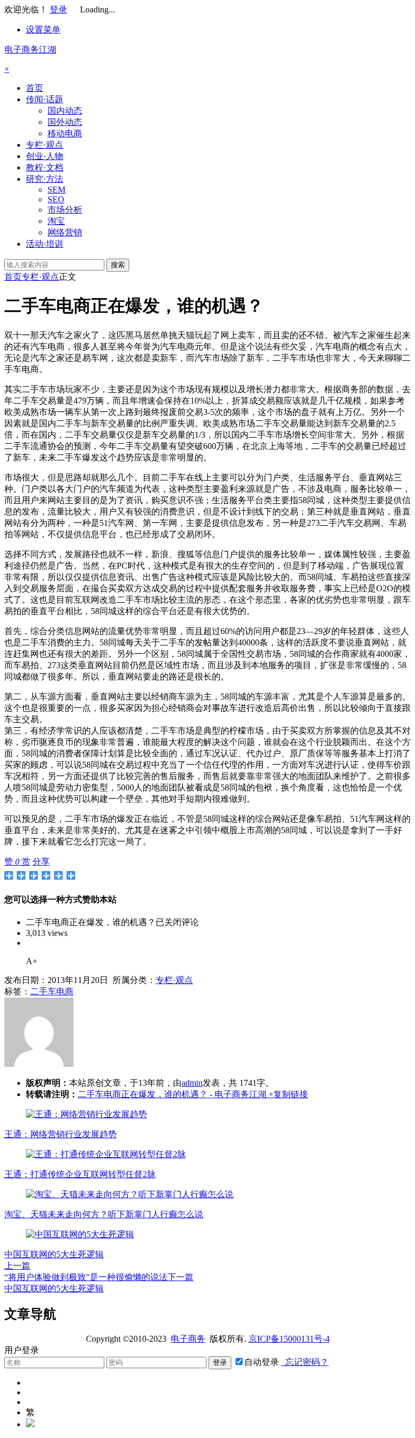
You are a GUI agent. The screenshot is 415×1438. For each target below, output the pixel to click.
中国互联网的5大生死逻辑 (54, 1254)
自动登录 (261, 1362)
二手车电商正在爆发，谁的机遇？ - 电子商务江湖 (172, 1094)
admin (192, 1082)
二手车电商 (51, 991)
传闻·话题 (44, 99)
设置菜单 (43, 29)
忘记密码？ (305, 1362)
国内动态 (65, 110)
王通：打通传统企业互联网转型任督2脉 (80, 1174)
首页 (34, 88)
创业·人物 (44, 156)
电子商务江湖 (30, 49)
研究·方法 (44, 178)
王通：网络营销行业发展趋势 (60, 1134)
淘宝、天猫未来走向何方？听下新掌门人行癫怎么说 (103, 1214)
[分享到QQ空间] (21, 875)
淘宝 (56, 221)
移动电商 (65, 133)
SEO (56, 199)
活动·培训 (44, 243)
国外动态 (65, 122)
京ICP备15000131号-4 (289, 1338)
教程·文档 (44, 167)
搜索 (118, 265)
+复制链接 (287, 1094)
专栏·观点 (44, 144)
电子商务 (188, 1338)
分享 (41, 861)
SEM (56, 189)
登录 (58, 9)
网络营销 (65, 232)
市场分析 (65, 209)
